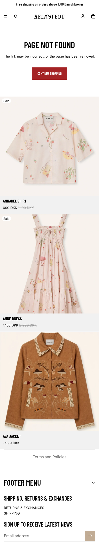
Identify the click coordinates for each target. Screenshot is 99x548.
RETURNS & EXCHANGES (24, 508)
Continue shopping (49, 74)
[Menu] (5, 16)
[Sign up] (90, 536)
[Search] (16, 16)
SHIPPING (12, 513)
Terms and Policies (49, 456)
